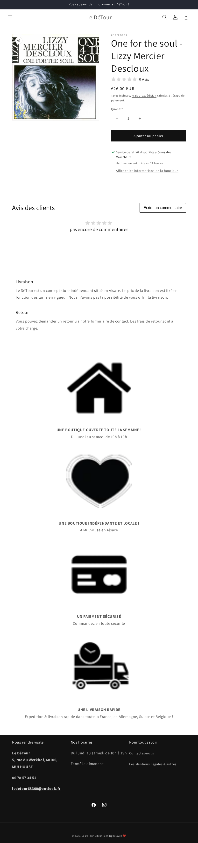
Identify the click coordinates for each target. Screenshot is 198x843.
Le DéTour (88, 835)
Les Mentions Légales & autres (152, 764)
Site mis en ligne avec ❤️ (110, 835)
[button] (10, 17)
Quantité (117, 109)
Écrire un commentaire (162, 208)
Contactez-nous (141, 753)
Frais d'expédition (144, 95)
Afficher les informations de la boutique (147, 171)
